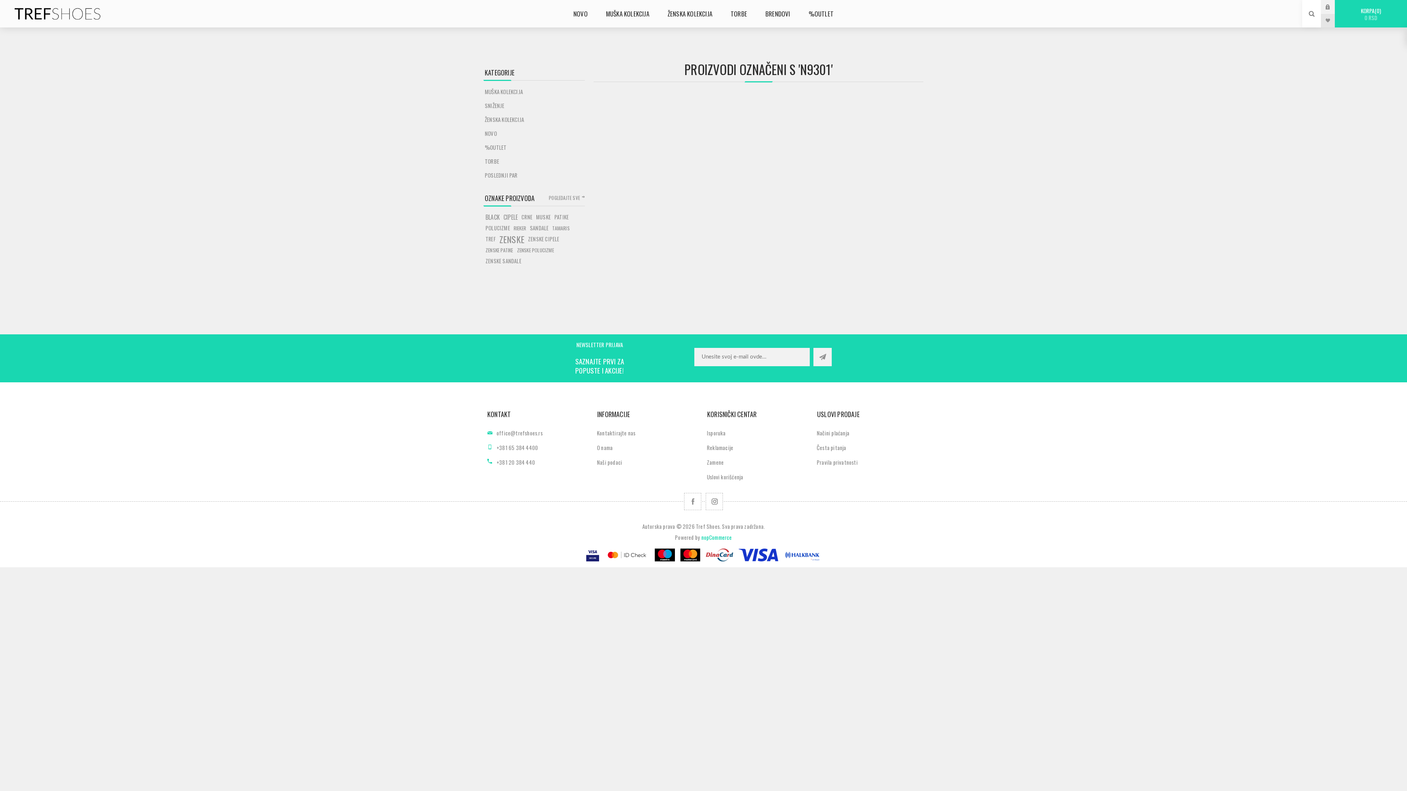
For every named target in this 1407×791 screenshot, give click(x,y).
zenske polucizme (535, 250)
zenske (511, 239)
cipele (510, 217)
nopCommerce (716, 537)
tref (490, 239)
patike (561, 217)
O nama (605, 447)
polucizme (497, 228)
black (492, 217)
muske (543, 217)
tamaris (560, 228)
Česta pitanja (831, 447)
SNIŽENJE (495, 105)
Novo (491, 133)
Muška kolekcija (504, 92)
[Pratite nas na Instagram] (714, 501)
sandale (539, 228)
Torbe (492, 161)
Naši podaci (609, 462)
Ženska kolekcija (504, 119)
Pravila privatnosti (837, 462)
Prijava (1333, 7)
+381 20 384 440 (515, 462)
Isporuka (716, 433)
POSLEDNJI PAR (501, 175)
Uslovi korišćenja (725, 477)
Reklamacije (720, 447)
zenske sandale (503, 261)
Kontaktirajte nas (616, 433)
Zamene (715, 462)
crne (526, 217)
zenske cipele (544, 239)
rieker (520, 228)
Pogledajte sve (564, 197)
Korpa (1370, 14)
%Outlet (495, 147)
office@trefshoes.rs (519, 433)
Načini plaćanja (833, 433)
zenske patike (499, 250)
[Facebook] (692, 501)
